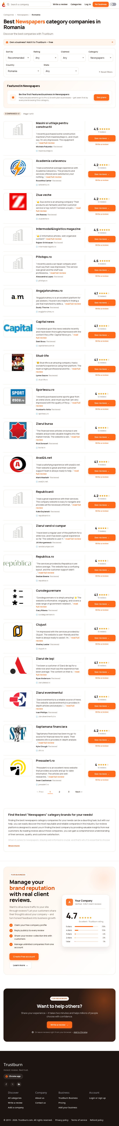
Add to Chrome (80, 1032)
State (46, 65)
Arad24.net (44, 458)
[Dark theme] (113, 4)
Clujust (41, 624)
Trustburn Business (68, 1097)
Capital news (45, 322)
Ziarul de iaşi (45, 658)
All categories (14, 1097)
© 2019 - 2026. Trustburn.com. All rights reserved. (28, 1120)
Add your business (67, 1107)
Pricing (61, 1102)
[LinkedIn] (18, 1084)
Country (10, 65)
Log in (88, 4)
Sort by (9, 52)
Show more (13, 846)
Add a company (16, 1107)
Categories (76, 4)
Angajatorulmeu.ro (49, 291)
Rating (37, 52)
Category (93, 52)
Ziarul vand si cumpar (51, 526)
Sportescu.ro (45, 390)
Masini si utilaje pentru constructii (52, 125)
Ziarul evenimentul (49, 693)
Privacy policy (61, 1120)
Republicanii (45, 492)
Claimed (65, 52)
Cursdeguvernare (48, 590)
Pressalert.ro (45, 761)
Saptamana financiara (51, 727)
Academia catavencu (51, 161)
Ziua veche (43, 195)
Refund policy (96, 1120)
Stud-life (42, 356)
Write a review (60, 4)
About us (39, 1097)
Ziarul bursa (44, 424)
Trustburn (13, 1064)
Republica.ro (45, 556)
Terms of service (79, 1120)
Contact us (40, 1102)
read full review (47, 143)
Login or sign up (97, 1097)
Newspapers (22, 14)
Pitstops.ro (44, 257)
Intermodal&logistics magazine (58, 229)
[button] (18, 58)
